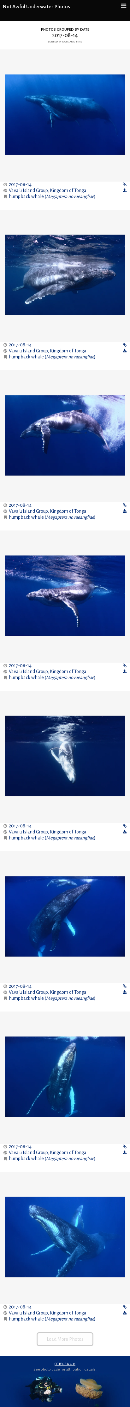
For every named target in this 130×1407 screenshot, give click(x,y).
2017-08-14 (20, 184)
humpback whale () (52, 196)
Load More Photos (65, 1339)
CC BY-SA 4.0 (65, 1364)
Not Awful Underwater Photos (36, 7)
